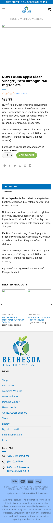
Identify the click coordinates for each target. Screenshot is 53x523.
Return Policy (15, 489)
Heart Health (9, 407)
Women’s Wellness (12, 390)
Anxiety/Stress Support (14, 412)
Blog (29, 487)
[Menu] (4, 9)
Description (10, 186)
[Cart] (49, 9)
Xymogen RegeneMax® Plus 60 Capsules (39, 318)
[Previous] (2, 310)
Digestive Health (11, 429)
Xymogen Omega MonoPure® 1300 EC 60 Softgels (13, 319)
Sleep (5, 418)
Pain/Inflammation (12, 434)
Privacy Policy (41, 487)
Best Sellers (8, 385)
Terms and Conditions (35, 489)
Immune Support (11, 401)
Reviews (8, 191)
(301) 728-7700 (15, 461)
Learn (22, 487)
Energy (5, 423)
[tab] (26, 186)
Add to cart (26, 155)
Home (13, 19)
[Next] (51, 310)
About (15, 487)
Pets (4, 440)
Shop (5, 380)
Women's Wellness (31, 19)
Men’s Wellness (10, 396)
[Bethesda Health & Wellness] (26, 9)
